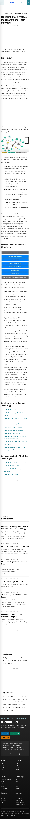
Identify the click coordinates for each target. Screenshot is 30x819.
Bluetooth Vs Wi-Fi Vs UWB (11, 474)
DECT (4, 696)
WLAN (11, 660)
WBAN (15, 696)
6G (17, 765)
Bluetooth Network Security (12, 433)
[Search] (28, 2)
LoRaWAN (3, 772)
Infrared (4, 704)
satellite (4, 663)
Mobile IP (12, 710)
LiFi (15, 702)
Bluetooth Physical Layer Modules (13, 424)
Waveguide (10, 663)
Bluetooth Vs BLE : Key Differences (14, 466)
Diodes (3, 781)
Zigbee (7, 658)
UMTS (4, 660)
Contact (3, 802)
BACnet (14, 699)
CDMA (17, 786)
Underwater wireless (8, 702)
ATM (11, 696)
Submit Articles (20, 802)
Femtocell (5, 699)
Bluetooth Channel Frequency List (13, 430)
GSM (22, 658)
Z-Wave (12, 658)
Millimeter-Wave (5, 784)
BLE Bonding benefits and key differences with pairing (12, 615)
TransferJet (21, 696)
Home (2, 13)
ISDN (8, 696)
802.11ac (16, 660)
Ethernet (20, 699)
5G (3, 658)
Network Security (17, 707)
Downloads (4, 796)
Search (3, 798)
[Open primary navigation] (2, 2)
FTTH (23, 707)
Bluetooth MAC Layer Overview (13, 427)
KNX (4, 710)
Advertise (3, 800)
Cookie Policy (19, 800)
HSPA (10, 699)
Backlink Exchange (20, 804)
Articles (3, 760)
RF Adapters (4, 788)
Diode (23, 704)
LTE (8, 660)
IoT (21, 660)
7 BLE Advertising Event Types (12, 581)
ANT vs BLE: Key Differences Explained (15, 546)
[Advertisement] (15, 35)
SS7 (3, 707)
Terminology (6, 13)
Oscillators (3, 786)
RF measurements (12, 704)
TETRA (25, 699)
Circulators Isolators (6, 779)
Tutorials (4, 524)
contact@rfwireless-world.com (10, 754)
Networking (8, 707)
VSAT (19, 704)
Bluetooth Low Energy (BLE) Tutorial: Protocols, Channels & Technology (14, 528)
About (17, 796)
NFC (22, 702)
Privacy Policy (19, 798)
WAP (7, 710)
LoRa (18, 702)
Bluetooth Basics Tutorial (11, 410)
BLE (26, 696)
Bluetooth (11, 13)
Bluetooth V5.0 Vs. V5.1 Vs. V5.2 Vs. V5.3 (15, 463)
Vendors (3, 777)
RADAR (25, 660)
